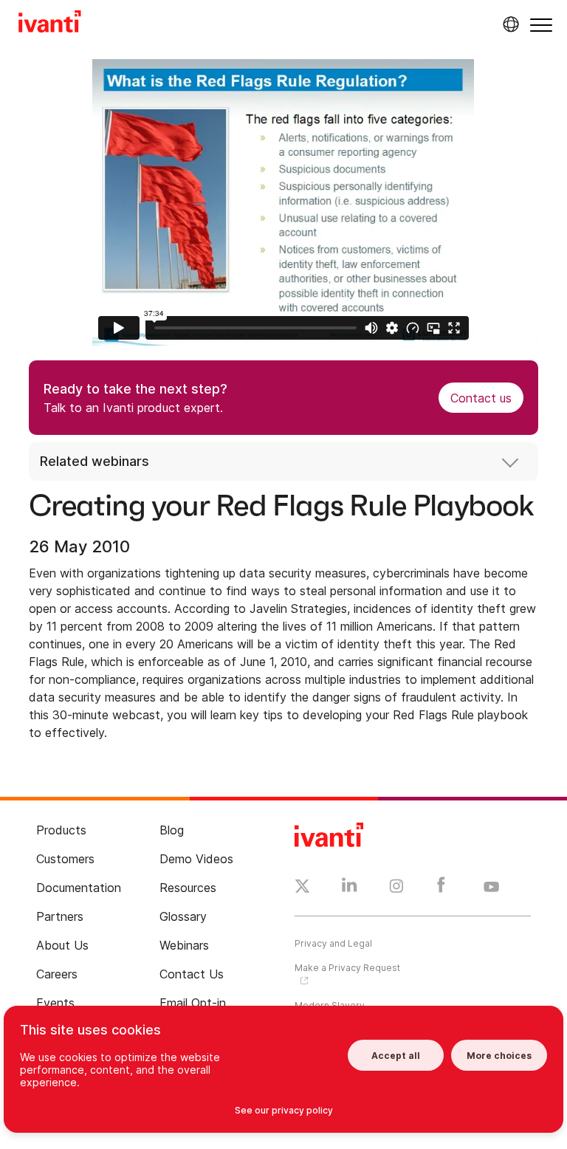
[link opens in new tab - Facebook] (441, 888)
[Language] (508, 24)
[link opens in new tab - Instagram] (396, 888)
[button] (541, 25)
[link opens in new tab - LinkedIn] (349, 888)
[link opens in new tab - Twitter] (302, 888)
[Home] (49, 23)
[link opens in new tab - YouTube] (491, 887)
